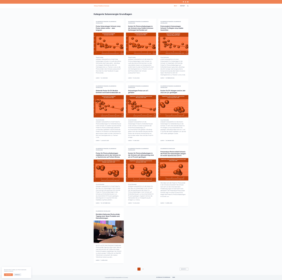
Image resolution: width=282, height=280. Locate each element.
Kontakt (182, 5)
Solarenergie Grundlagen (167, 148)
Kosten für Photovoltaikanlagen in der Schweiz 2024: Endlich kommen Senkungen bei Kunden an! (140, 28)
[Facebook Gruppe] (185, 1)
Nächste (183, 269)
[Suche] (187, 5)
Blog (175, 5)
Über (173, 277)
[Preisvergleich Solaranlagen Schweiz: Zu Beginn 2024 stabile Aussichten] (173, 43)
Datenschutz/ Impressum (163, 277)
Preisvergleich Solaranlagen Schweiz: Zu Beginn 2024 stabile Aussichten (171, 28)
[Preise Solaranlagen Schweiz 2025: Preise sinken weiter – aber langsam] (109, 43)
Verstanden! (8, 274)
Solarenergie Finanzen (102, 21)
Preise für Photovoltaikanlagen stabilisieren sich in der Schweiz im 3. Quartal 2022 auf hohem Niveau (108, 155)
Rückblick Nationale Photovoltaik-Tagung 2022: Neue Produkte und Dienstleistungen (108, 216)
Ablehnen (17, 274)
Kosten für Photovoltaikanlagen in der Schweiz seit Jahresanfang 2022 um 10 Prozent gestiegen (141, 155)
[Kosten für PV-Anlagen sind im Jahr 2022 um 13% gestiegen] (173, 106)
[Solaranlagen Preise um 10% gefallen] (141, 106)
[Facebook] (183, 1)
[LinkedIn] (187, 1)
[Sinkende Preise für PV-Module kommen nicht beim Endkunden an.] (109, 106)
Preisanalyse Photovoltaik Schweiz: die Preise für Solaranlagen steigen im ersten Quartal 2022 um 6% (173, 153)
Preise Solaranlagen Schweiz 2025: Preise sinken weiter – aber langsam (108, 28)
